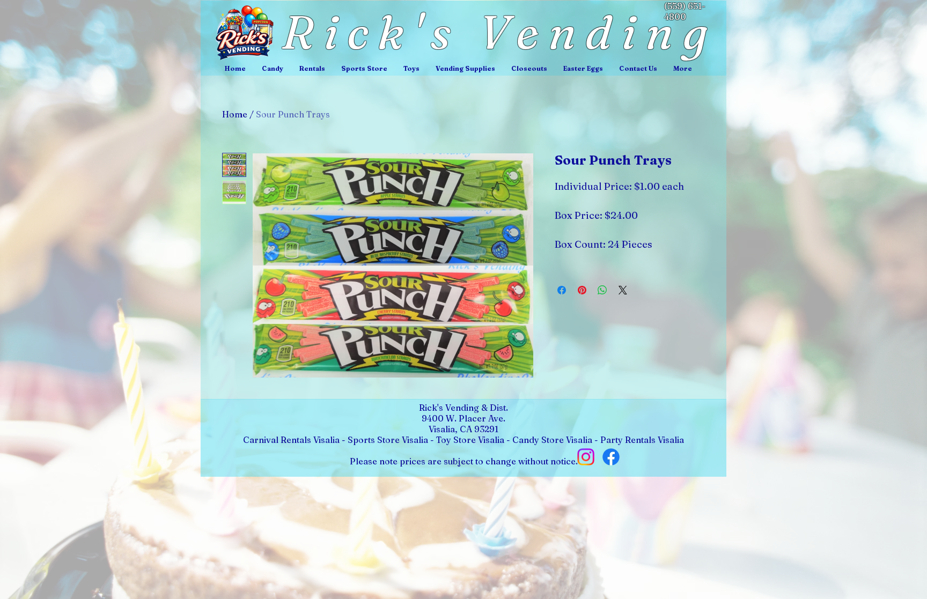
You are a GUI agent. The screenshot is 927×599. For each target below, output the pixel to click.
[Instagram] (586, 457)
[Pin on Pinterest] (582, 290)
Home (234, 114)
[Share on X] (622, 290)
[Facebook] (611, 457)
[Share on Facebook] (561, 290)
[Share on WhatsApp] (602, 290)
